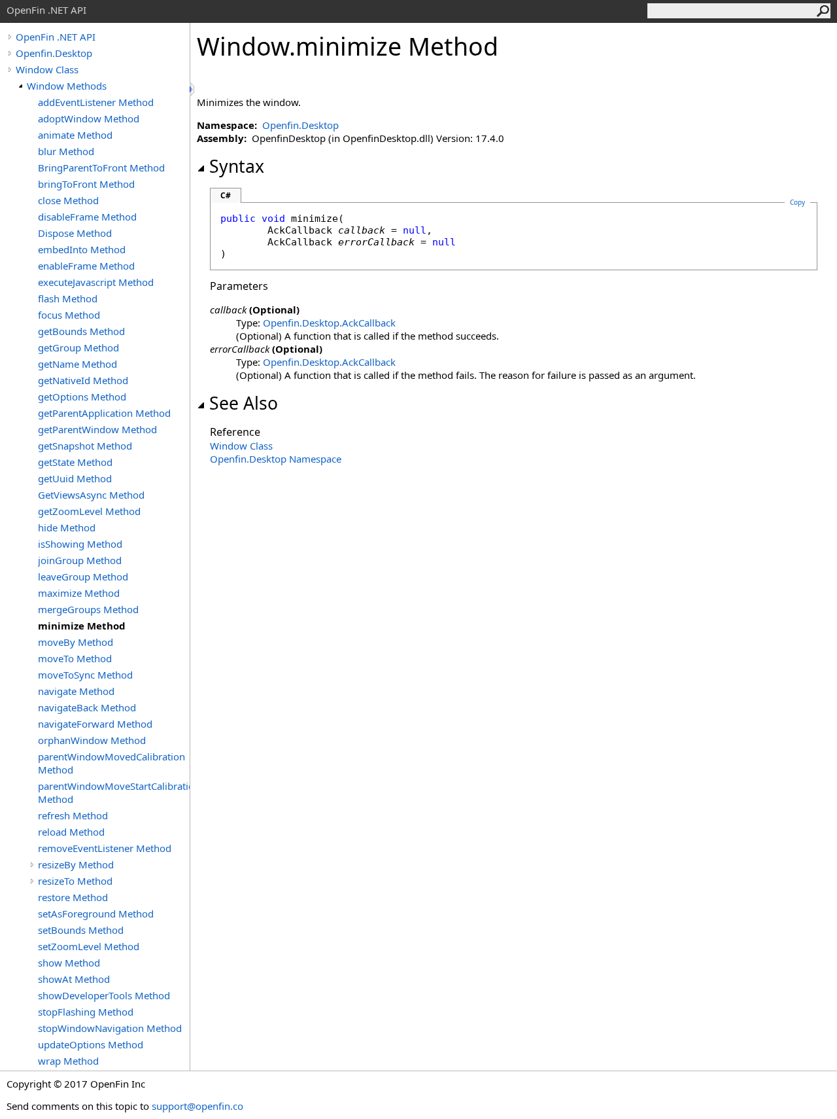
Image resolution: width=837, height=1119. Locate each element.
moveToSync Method (85, 674)
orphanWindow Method (92, 740)
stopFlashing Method (85, 1011)
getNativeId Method (83, 380)
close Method (68, 200)
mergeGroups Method (88, 609)
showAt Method (74, 979)
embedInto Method (82, 249)
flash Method (67, 298)
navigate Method (76, 691)
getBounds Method (81, 331)
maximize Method (79, 592)
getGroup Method (78, 347)
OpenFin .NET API (55, 36)
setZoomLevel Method (88, 946)
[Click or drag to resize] (193, 89)
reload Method (71, 831)
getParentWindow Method (97, 429)
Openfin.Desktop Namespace (275, 458)
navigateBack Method (87, 707)
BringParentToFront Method (101, 167)
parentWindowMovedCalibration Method (111, 763)
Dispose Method (75, 233)
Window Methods (67, 85)
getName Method (77, 363)
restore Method (73, 897)
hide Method (66, 527)
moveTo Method (75, 658)
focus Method (69, 314)
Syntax (236, 166)
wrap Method (68, 1060)
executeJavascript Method (96, 282)
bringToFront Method (86, 183)
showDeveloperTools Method (104, 995)
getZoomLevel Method (89, 511)
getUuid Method (75, 478)
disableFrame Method (87, 216)
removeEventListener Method (104, 848)
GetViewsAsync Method (91, 494)
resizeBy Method (76, 864)
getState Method (75, 462)
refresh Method (73, 815)
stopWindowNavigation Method (110, 1028)
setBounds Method (81, 929)
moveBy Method (75, 641)
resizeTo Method (75, 880)
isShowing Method (80, 543)
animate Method (75, 134)
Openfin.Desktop (54, 53)
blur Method (66, 151)
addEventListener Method (96, 102)
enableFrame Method (86, 265)
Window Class (47, 69)
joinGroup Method (80, 560)
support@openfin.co (197, 1105)
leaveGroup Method (83, 576)
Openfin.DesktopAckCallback (329, 322)
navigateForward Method (95, 723)
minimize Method (82, 625)
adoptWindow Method (88, 118)
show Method (69, 962)
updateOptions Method (90, 1044)
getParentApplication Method (104, 412)
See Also (243, 403)
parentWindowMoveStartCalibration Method (114, 792)
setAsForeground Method (96, 913)
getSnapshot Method (85, 445)
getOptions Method (82, 396)
